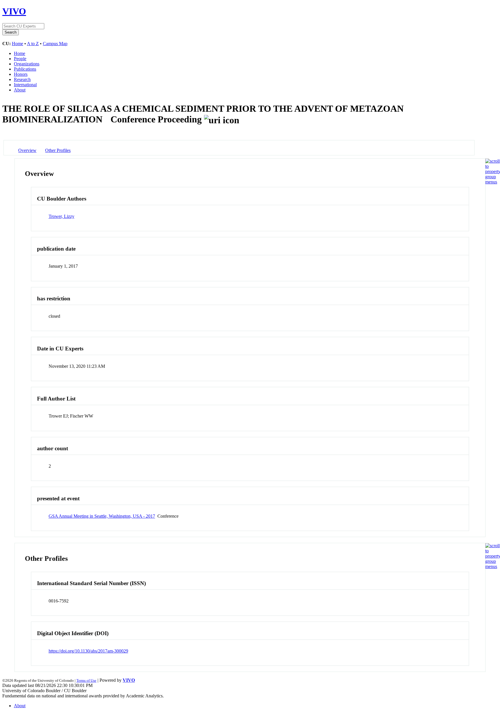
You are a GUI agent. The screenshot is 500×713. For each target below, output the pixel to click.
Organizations (26, 63)
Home (17, 43)
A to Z (33, 43)
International (25, 84)
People (20, 58)
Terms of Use (86, 680)
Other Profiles (58, 150)
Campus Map (55, 43)
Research (22, 79)
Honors (20, 74)
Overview (27, 150)
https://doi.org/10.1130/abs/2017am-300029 (88, 650)
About (19, 89)
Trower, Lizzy (61, 216)
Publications (25, 69)
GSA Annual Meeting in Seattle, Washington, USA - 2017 (102, 516)
